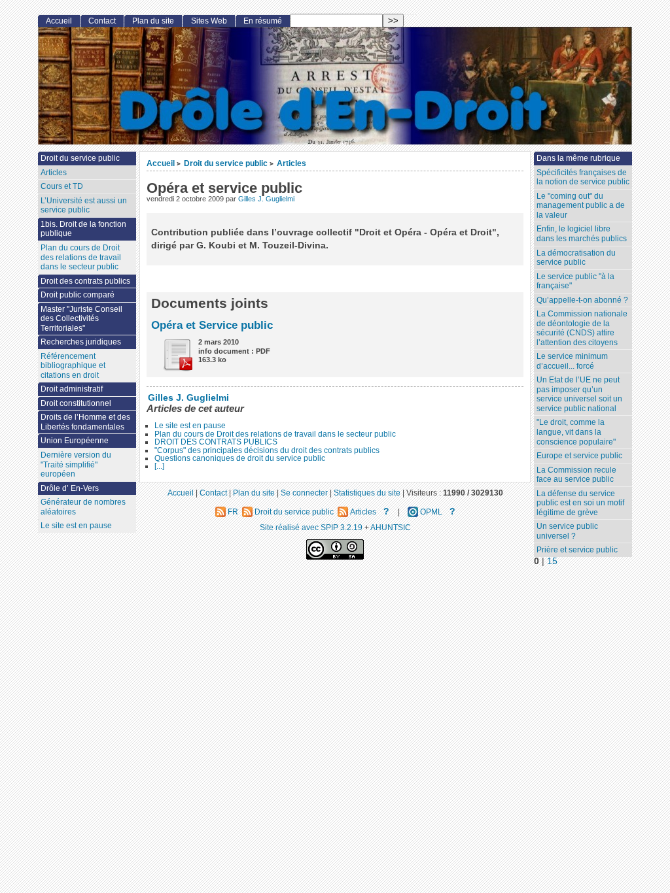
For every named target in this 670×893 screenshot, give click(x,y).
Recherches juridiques (81, 341)
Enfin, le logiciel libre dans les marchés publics (582, 233)
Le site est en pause (190, 425)
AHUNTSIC (390, 527)
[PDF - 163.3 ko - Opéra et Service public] (172, 368)
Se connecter (304, 492)
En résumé (262, 20)
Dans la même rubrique (578, 158)
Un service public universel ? (567, 531)
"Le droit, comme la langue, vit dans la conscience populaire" (576, 432)
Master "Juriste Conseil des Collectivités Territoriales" (81, 319)
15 (552, 561)
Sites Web (209, 20)
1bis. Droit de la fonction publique (83, 229)
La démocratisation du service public (576, 257)
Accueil (161, 163)
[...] (159, 466)
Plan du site (153, 20)
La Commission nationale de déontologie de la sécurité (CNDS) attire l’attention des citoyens (582, 328)
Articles (291, 163)
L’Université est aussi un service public (84, 205)
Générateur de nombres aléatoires (83, 506)
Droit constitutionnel (76, 403)
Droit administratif (72, 389)
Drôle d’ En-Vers (70, 488)
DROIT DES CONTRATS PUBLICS (215, 441)
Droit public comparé (78, 294)
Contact (102, 20)
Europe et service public (579, 455)
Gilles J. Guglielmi (266, 199)
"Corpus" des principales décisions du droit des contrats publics (266, 450)
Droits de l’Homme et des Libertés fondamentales (85, 422)
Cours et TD (62, 186)
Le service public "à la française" (575, 281)
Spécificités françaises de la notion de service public (583, 177)
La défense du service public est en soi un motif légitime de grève (580, 503)
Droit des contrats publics (85, 281)
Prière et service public (577, 549)
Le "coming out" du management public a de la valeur (581, 206)
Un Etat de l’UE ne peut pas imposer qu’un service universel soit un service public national (579, 394)
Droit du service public (226, 163)
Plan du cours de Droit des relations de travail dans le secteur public (275, 434)
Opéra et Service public (212, 325)
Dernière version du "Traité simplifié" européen (76, 464)
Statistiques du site (367, 492)
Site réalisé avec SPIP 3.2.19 (311, 527)
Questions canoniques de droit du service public (239, 458)
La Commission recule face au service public (576, 474)
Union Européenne (75, 440)
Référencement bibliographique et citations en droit (73, 366)
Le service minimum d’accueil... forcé (572, 361)
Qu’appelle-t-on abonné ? (582, 300)
